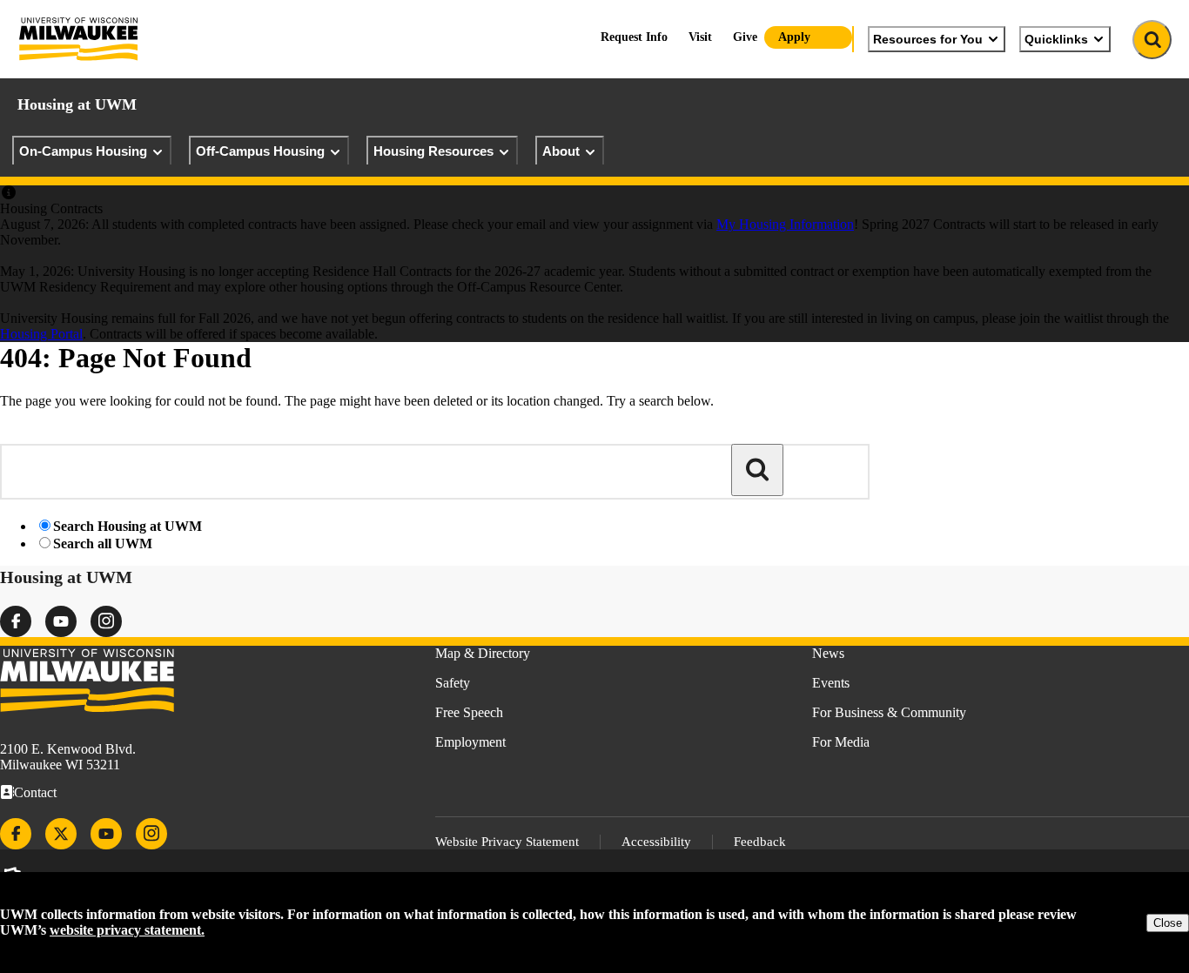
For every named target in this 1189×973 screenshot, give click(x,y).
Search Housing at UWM (127, 526)
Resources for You (928, 39)
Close (1167, 922)
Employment (470, 742)
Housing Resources (433, 151)
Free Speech (469, 712)
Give (745, 37)
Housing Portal (41, 333)
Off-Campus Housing (260, 151)
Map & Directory (482, 653)
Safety (452, 682)
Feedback (760, 842)
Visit (700, 37)
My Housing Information (785, 224)
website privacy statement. (127, 930)
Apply (794, 37)
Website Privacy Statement (507, 842)
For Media (841, 742)
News (828, 653)
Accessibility (656, 842)
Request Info (634, 37)
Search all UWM (102, 543)
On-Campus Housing (83, 151)
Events (831, 682)
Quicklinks (1056, 39)
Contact (35, 792)
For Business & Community (889, 712)
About (561, 151)
